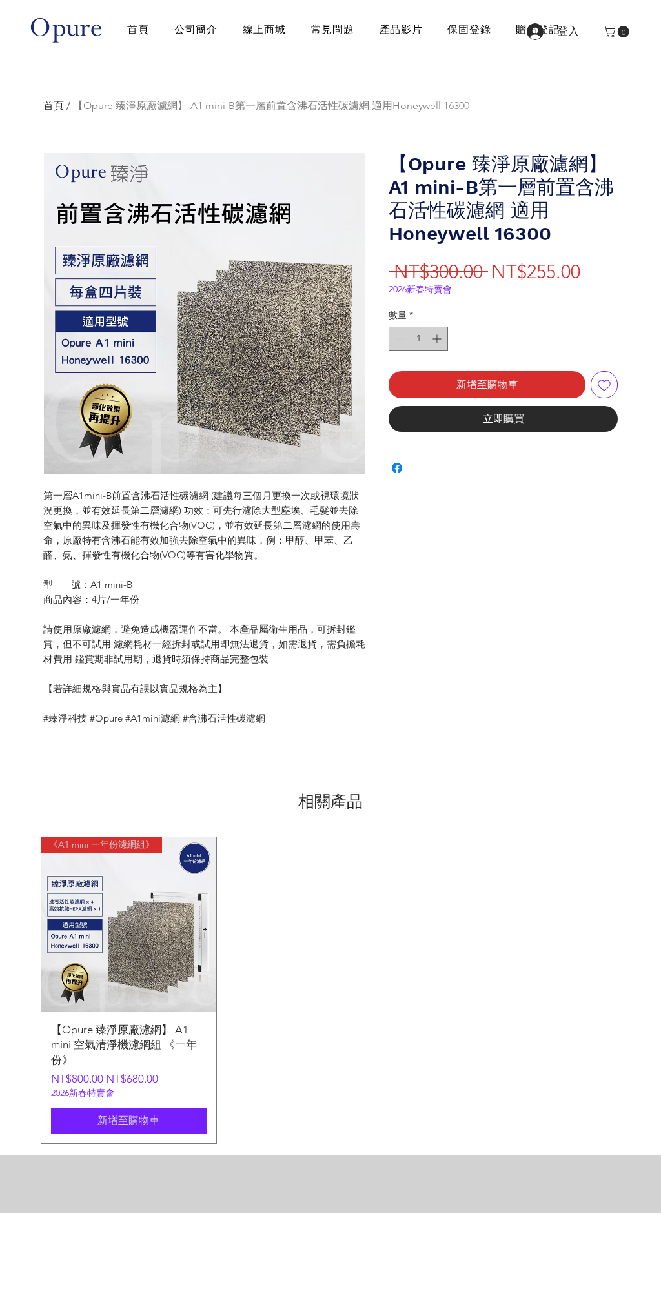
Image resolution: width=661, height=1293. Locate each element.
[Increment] (438, 338)
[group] (330, 990)
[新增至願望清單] (604, 384)
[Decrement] (399, 338)
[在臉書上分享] (397, 468)
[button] (618, 31)
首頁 (53, 105)
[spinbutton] (418, 338)
